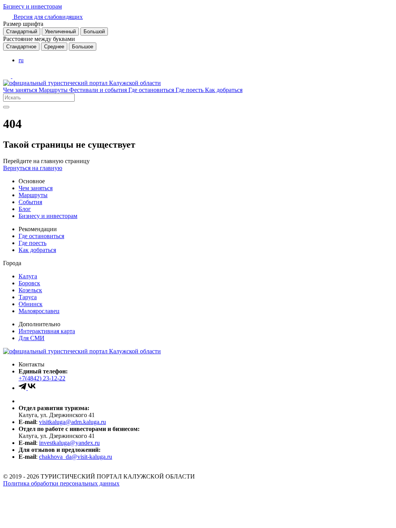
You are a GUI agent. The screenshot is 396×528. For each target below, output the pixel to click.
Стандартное (21, 46)
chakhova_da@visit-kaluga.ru (75, 456)
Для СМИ (31, 338)
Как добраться (223, 90)
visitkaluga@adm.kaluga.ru (72, 422)
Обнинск (31, 304)
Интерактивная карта (47, 331)
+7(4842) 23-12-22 (42, 378)
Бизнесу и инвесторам (32, 6)
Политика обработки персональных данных (61, 483)
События (30, 202)
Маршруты (54, 90)
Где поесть (190, 90)
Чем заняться (21, 90)
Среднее (54, 46)
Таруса (28, 297)
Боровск (29, 283)
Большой (94, 31)
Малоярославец (39, 311)
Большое (82, 46)
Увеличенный (60, 31)
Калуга (28, 276)
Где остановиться (152, 90)
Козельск (30, 290)
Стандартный (21, 31)
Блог (25, 209)
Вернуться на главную (32, 168)
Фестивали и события (98, 90)
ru (21, 60)
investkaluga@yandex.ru (69, 442)
